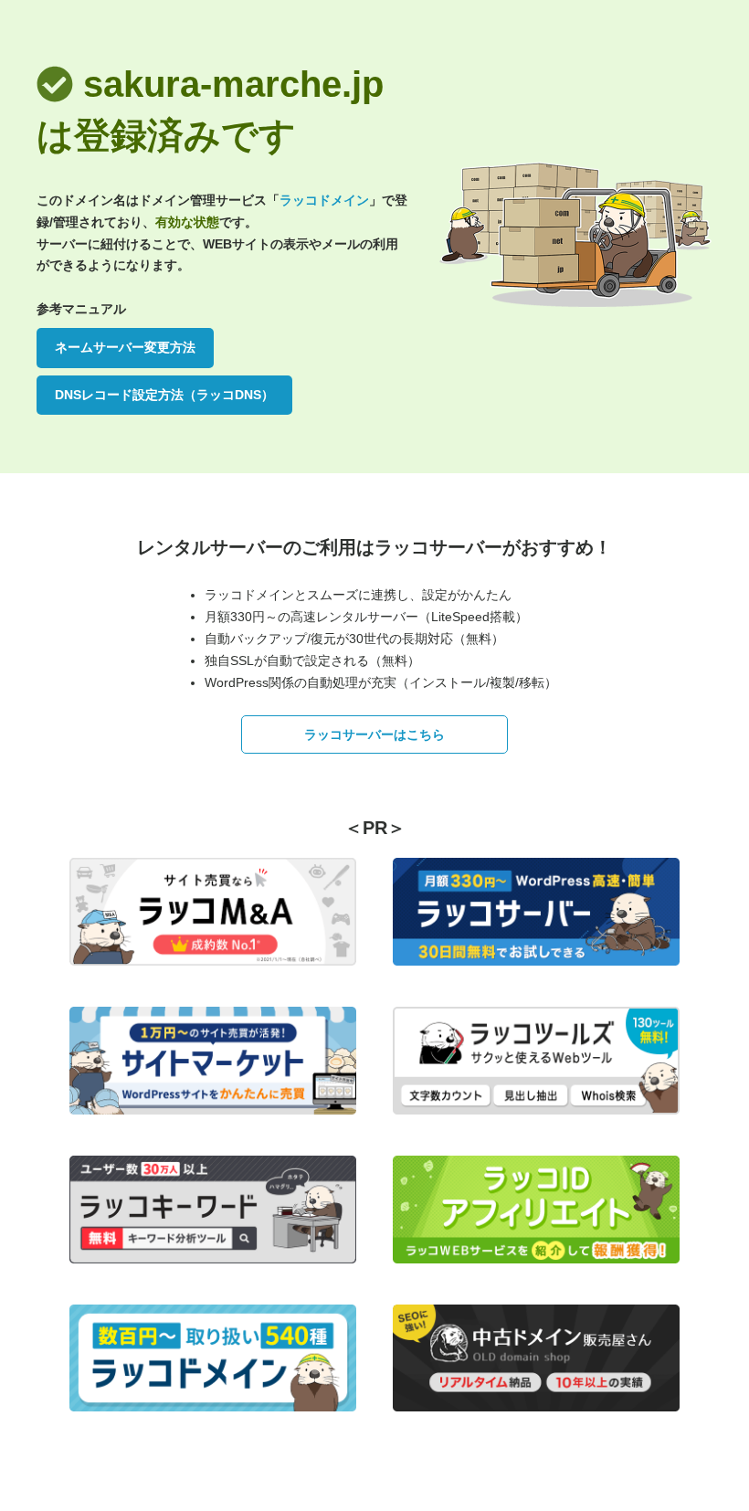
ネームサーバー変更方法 (125, 347)
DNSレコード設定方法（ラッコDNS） (164, 394)
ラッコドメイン (324, 200)
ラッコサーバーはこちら (374, 734)
